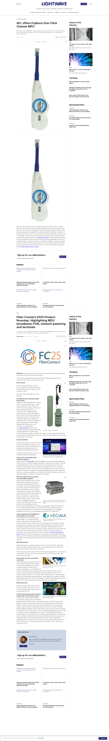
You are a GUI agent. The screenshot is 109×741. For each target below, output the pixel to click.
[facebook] (36, 41)
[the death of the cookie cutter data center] (80, 34)
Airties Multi (31, 461)
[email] (45, 41)
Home (70, 42)
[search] (20, 4)
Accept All (103, 738)
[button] (17, 4)
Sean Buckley (20, 336)
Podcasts (63, 12)
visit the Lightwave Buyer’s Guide (29, 246)
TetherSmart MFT (24, 428)
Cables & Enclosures (21, 19)
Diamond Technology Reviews (37, 12)
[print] (65, 41)
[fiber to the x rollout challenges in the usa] (80, 59)
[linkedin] (39, 41)
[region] (54, 738)
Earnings (57, 12)
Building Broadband (74, 12)
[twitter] (41, 41)
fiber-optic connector (43, 237)
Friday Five (50, 12)
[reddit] (43, 41)
